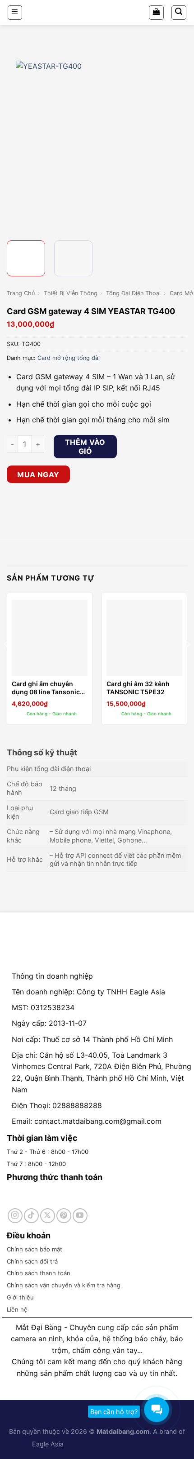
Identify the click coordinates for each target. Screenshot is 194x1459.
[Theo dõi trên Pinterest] (63, 1215)
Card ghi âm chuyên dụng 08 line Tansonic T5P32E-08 (46, 688)
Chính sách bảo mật (34, 1249)
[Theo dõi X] (47, 1215)
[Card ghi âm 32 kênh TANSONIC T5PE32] (144, 637)
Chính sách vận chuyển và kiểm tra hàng (63, 1285)
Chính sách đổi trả (32, 1261)
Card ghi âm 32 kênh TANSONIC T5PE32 (138, 688)
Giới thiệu (20, 1297)
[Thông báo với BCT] (142, 1443)
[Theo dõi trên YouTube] (80, 1215)
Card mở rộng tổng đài (68, 358)
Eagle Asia (48, 1443)
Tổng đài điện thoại (133, 293)
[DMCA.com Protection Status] (92, 1443)
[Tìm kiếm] (179, 12)
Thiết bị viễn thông (70, 293)
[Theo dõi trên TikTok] (31, 1215)
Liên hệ (17, 1309)
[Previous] (15, 141)
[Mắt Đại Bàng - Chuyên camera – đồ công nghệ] (97, 12)
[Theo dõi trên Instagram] (15, 1215)
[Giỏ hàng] (156, 12)
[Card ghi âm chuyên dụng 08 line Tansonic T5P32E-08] (50, 637)
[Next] (179, 141)
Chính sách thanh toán (38, 1273)
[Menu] (15, 12)
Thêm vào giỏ (85, 447)
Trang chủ (21, 293)
